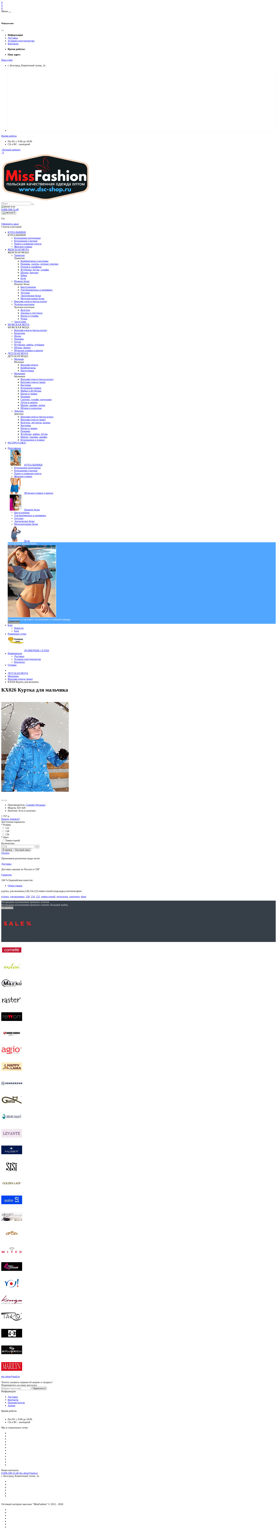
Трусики (18, 518)
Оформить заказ (10, 224)
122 (7, 828)
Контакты (13, 43)
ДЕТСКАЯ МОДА (18, 673)
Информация (15, 653)
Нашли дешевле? (10, 819)
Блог (10, 625)
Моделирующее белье (26, 524)
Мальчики (13, 676)
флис (83, 896)
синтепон (74, 896)
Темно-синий (12, 840)
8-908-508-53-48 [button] (10, 1473)
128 (7, 831)
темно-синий (48, 896)
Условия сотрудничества (21, 40)
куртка (5, 896)
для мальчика (17, 896)
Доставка (13, 38)
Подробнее (14, 622)
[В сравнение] (5, 800)
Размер (6, 824)
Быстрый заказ (22, 850)
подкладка (62, 896)
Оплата (5, 853)
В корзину (7, 850)
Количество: (8, 843)
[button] (7, 60)
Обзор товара (15, 885)
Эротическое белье (24, 521)
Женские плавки (23, 476)
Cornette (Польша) (35, 805)
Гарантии (6, 874)
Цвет (5, 837)
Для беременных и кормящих (30, 515)
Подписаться (39, 1388)
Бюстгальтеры (21, 512)
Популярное (14, 448)
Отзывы (12, 665)
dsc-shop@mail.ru (28, 1473)
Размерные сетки (17, 633)
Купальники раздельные (27, 467)
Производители (16, 1402)
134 (7, 834)
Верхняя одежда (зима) (20, 679)
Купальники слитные (26, 470)
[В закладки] (2, 800)
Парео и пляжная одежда (27, 473)
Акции (11, 1405)
